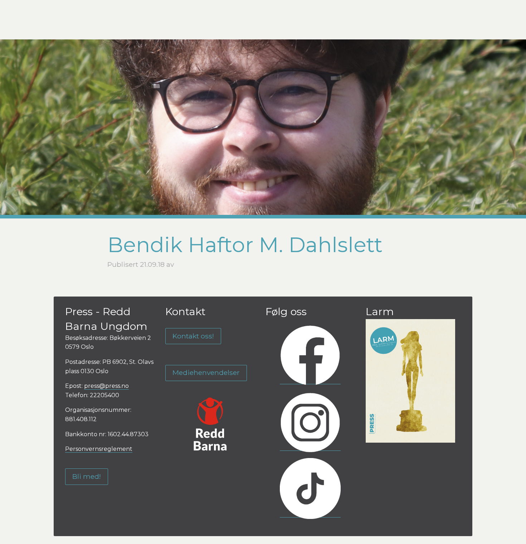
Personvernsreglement (98, 449)
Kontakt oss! (193, 336)
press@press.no (106, 385)
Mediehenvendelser (206, 372)
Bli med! (86, 476)
